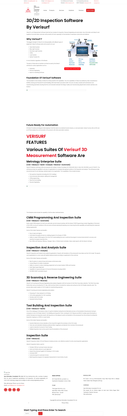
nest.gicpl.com (87, 2)
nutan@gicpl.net (45, 2)
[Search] (40, 413)
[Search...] (31, 413)
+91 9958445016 (31, 1)
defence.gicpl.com (69, 2)
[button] (102, 2)
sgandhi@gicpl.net (11, 385)
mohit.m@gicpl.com (49, 1)
